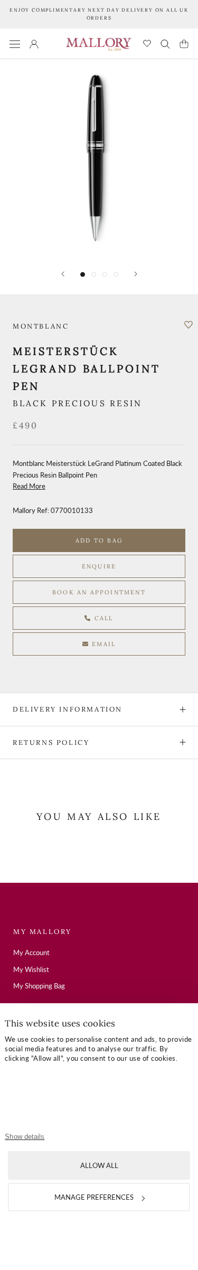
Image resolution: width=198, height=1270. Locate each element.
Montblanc (41, 326)
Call (103, 618)
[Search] (165, 44)
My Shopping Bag (39, 986)
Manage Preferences (94, 1197)
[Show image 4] (116, 274)
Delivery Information (67, 709)
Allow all (99, 1165)
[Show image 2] (93, 274)
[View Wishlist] (147, 44)
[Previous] (62, 274)
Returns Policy (51, 742)
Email (102, 644)
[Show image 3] (104, 274)
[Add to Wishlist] (188, 325)
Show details (24, 1137)
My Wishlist (31, 969)
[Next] (135, 274)
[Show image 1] (82, 274)
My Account (31, 952)
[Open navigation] (15, 44)
